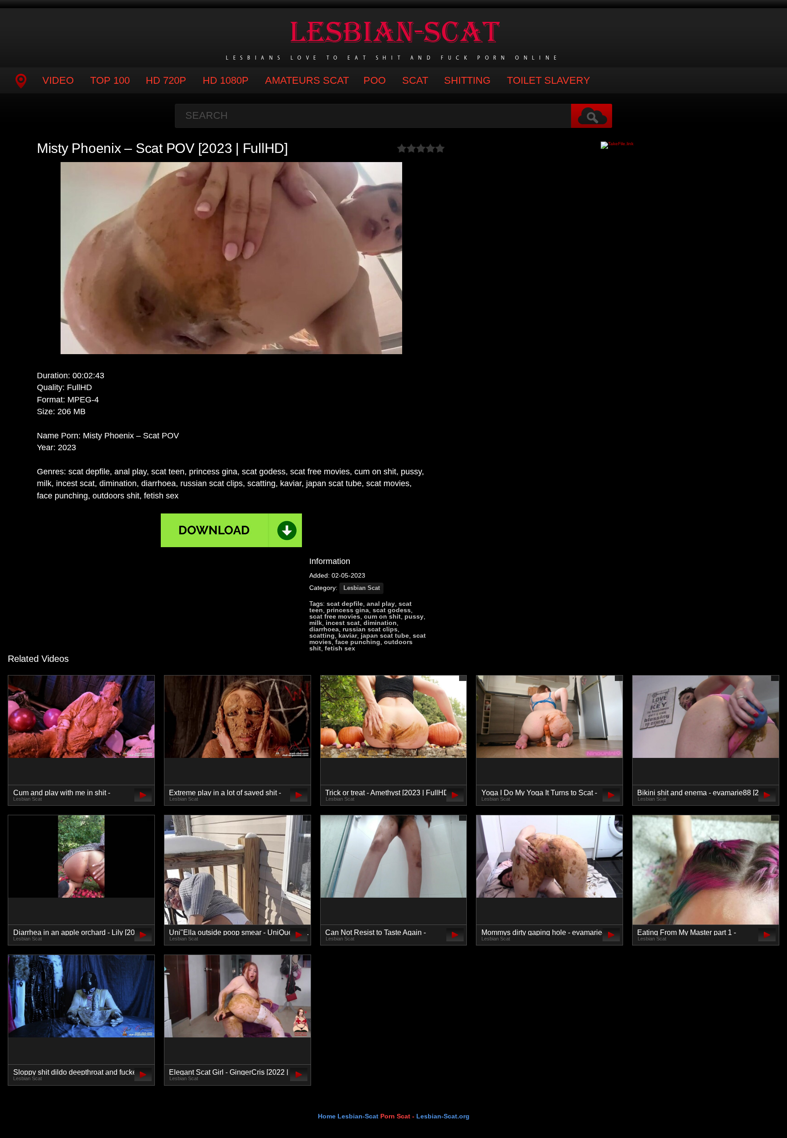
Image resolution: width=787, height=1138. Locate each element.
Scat (415, 80)
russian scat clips (370, 629)
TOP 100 (110, 80)
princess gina (348, 610)
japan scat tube (385, 635)
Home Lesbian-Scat (348, 1116)
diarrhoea (324, 629)
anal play (381, 603)
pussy (414, 616)
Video (58, 80)
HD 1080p (226, 80)
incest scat (343, 622)
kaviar (347, 635)
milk (315, 622)
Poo (374, 80)
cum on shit (382, 616)
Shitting (467, 80)
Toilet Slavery (548, 80)
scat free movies (334, 616)
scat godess (392, 610)
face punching (357, 641)
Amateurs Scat (307, 80)
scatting (322, 635)
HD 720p (166, 80)
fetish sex (340, 648)
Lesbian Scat (361, 588)
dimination (380, 622)
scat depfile (345, 603)
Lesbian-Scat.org (443, 1116)
